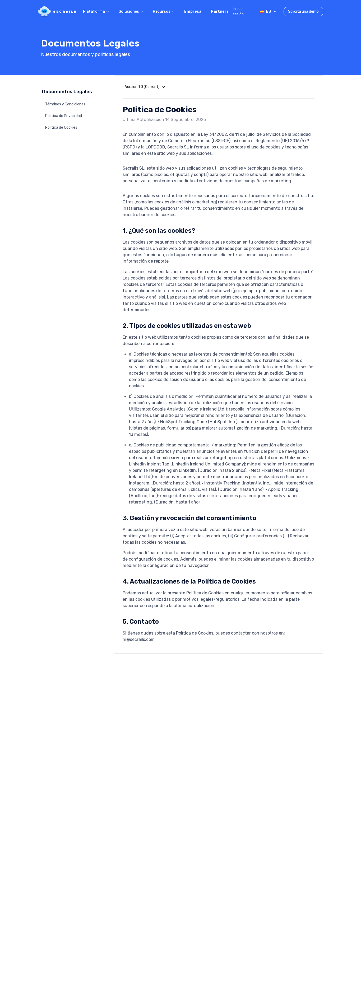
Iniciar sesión (238, 11)
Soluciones (129, 11)
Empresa (192, 11)
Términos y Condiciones (65, 104)
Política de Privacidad (63, 116)
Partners (220, 11)
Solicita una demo (303, 11)
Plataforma (94, 11)
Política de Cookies (61, 127)
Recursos (161, 11)
